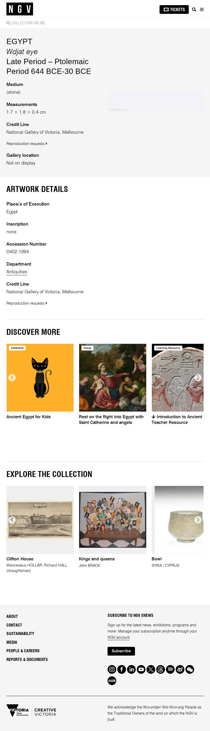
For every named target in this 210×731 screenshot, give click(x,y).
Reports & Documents (27, 660)
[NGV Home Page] (19, 9)
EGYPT (19, 41)
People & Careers (23, 651)
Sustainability (20, 634)
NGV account (119, 637)
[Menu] (202, 9)
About (12, 617)
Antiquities (16, 272)
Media (11, 642)
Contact (14, 625)
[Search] (194, 9)
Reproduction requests (25, 144)
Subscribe (121, 651)
